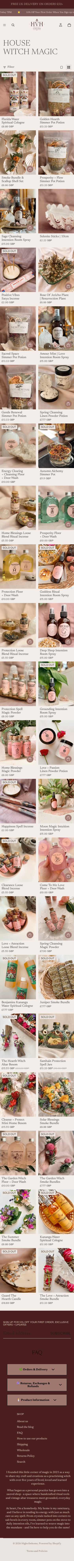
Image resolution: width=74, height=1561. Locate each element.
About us (22, 1421)
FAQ (20, 1433)
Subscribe (60, 1333)
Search (21, 1461)
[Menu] (4, 25)
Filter (10, 67)
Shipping (22, 1444)
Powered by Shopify (50, 1543)
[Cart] (69, 25)
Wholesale (23, 1450)
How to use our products (32, 1438)
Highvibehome (30, 1543)
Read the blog (25, 1427)
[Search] (13, 25)
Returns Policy (26, 1456)
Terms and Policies (37, 1551)
